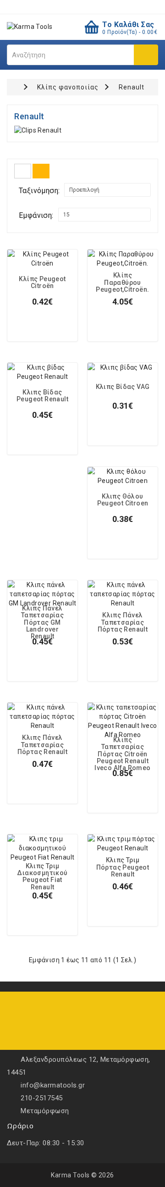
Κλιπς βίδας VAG (123, 386)
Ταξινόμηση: (39, 190)
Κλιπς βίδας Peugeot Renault (42, 396)
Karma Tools (70, 1175)
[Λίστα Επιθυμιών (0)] (67, 6)
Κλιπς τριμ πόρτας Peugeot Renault (122, 867)
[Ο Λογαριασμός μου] (96, 6)
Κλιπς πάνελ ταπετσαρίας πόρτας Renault (123, 622)
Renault (131, 87)
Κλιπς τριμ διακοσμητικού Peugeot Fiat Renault (42, 877)
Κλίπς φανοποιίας (68, 87)
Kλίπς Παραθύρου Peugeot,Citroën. (122, 282)
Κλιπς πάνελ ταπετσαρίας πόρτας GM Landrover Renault (42, 622)
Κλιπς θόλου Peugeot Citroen (122, 500)
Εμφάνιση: (36, 215)
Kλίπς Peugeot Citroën (42, 282)
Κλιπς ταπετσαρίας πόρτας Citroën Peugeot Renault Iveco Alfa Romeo (122, 754)
